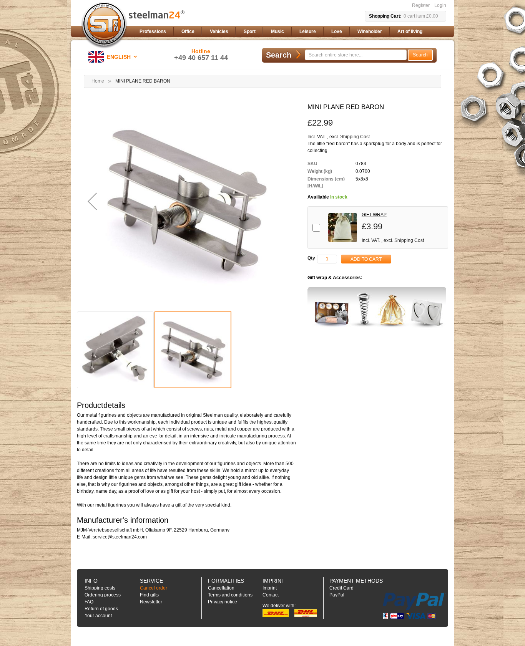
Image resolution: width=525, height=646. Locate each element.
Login (440, 5)
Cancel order (153, 588)
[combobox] (356, 55)
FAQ (89, 602)
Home (97, 81)
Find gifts (149, 595)
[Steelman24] (104, 25)
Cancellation (221, 588)
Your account (98, 615)
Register (421, 5)
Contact (270, 595)
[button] (114, 57)
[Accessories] (376, 308)
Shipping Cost (355, 136)
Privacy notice (222, 602)
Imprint (269, 588)
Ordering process (103, 595)
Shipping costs (100, 588)
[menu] (291, 31)
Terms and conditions (230, 595)
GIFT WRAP (374, 214)
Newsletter (151, 602)
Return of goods (101, 608)
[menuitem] (153, 31)
